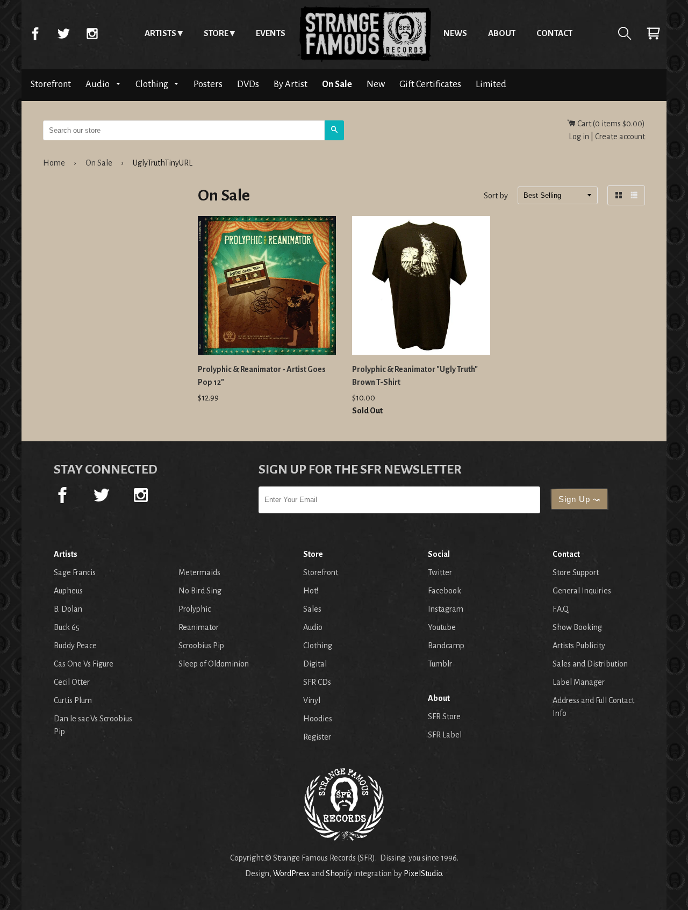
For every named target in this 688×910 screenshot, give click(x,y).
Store (216, 33)
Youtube (442, 627)
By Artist (290, 84)
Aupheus (68, 590)
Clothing (152, 84)
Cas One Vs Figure (83, 664)
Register (317, 737)
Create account (620, 136)
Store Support (576, 572)
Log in (579, 136)
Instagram (91, 33)
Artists (160, 33)
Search (624, 33)
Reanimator (198, 627)
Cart (653, 33)
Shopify (339, 873)
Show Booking (577, 627)
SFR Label (445, 734)
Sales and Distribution (590, 664)
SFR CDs (317, 682)
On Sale (337, 84)
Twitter (63, 33)
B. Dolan (68, 609)
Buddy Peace (75, 645)
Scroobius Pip (201, 645)
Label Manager (579, 682)
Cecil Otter (72, 682)
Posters (208, 84)
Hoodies (317, 718)
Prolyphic (194, 609)
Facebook (35, 33)
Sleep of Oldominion (213, 664)
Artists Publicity (579, 645)
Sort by (496, 196)
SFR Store (444, 716)
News (455, 33)
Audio (98, 84)
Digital (315, 664)
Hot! (310, 590)
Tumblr (440, 664)
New (376, 84)
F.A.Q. (561, 609)
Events (270, 33)
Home (364, 33)
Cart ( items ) (610, 123)
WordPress (291, 873)
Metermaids (199, 572)
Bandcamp (446, 645)
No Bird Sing (199, 590)
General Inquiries (582, 590)
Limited (491, 84)
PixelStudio (423, 873)
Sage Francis (75, 572)
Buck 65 (67, 627)
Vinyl (311, 700)
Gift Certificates (430, 84)
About (501, 33)
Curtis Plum (73, 700)
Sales (312, 609)
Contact (554, 33)
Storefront (51, 84)
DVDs (248, 84)
